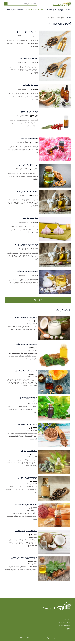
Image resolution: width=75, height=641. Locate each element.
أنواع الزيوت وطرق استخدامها (55, 9)
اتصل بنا (67, 629)
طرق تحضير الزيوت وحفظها (34, 9)
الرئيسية (68, 9)
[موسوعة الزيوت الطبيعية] (62, 3)
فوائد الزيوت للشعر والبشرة (15, 9)
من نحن (67, 619)
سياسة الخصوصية (64, 622)
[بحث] (6, 4)
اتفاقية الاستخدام (64, 625)
